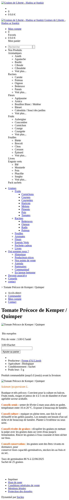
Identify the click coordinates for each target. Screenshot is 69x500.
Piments (25, 209)
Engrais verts (15, 161)
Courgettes (27, 200)
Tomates (25, 215)
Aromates (20, 236)
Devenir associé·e (17, 275)
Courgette (20, 131)
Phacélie (19, 173)
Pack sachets (14, 182)
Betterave (20, 86)
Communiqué (22, 269)
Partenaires (20, 266)
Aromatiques (15, 53)
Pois (17, 170)
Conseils (12, 278)
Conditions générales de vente (24, 485)
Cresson (19, 149)
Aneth (18, 56)
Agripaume (21, 98)
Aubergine (20, 119)
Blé (16, 164)
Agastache (20, 59)
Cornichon (20, 125)
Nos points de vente (25, 260)
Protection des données (20, 491)
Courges (25, 197)
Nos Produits (15, 50)
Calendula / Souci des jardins (30, 110)
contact (12, 281)
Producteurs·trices (24, 257)
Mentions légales (17, 488)
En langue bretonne (25, 272)
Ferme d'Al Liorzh (31, 360)
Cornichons (27, 194)
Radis (24, 227)
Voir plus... (20, 71)
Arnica (18, 101)
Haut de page (15, 482)
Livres (11, 158)
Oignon (19, 83)
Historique (20, 254)
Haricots (25, 203)
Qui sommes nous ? (18, 251)
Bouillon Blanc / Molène (28, 104)
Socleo (20, 497)
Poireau (19, 80)
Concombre (21, 122)
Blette (18, 140)
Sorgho (18, 176)
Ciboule (19, 65)
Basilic (18, 62)
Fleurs (11, 95)
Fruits (11, 116)
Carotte (18, 77)
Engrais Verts (22, 242)
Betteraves (26, 221)
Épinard (19, 152)
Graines (12, 188)
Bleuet (18, 107)
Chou (18, 146)
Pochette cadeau (23, 245)
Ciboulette (20, 68)
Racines (12, 74)
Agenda (19, 263)
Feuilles (12, 137)
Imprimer (13, 479)
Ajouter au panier (11, 352)
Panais (18, 89)
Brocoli (19, 143)
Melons (25, 206)
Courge (19, 128)
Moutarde (20, 167)
